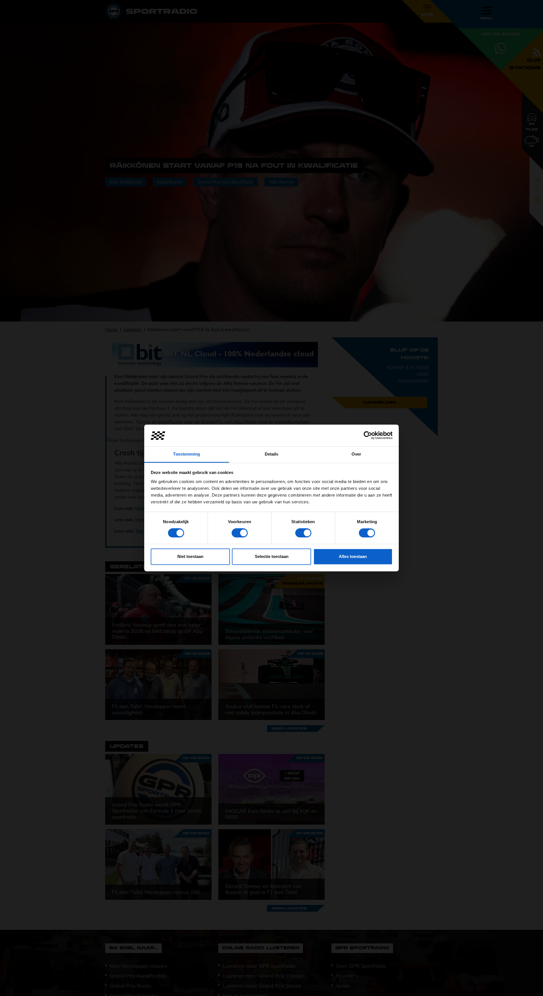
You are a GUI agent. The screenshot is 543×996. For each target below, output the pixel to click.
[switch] (240, 533)
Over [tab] (356, 454)
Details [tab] (272, 454)
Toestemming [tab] (186, 454)
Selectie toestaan (271, 556)
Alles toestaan (353, 556)
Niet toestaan (190, 556)
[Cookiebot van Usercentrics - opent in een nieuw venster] (368, 435)
